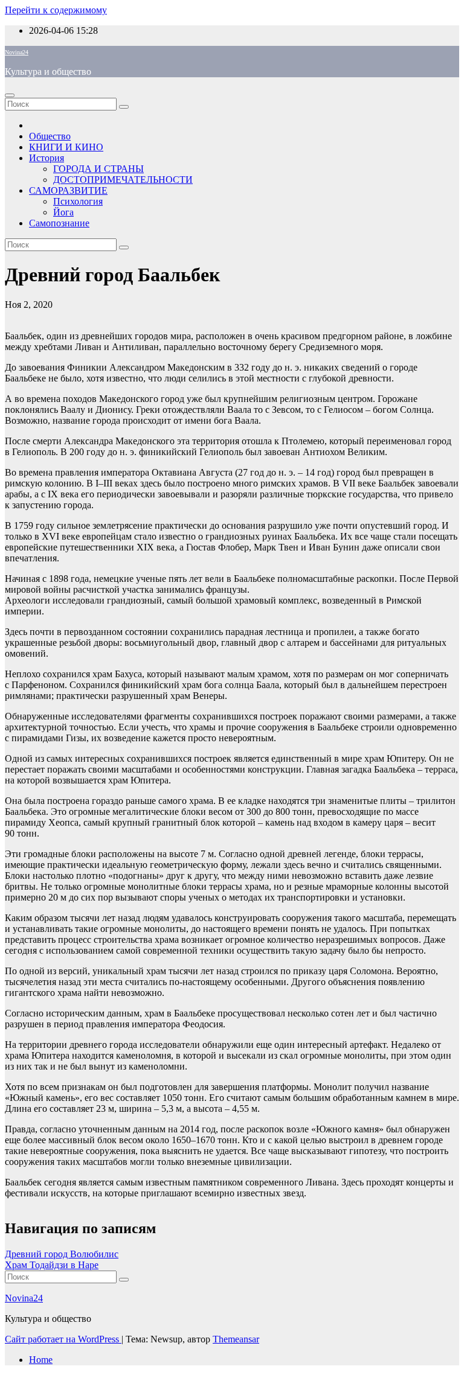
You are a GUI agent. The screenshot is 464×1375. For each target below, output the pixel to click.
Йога (63, 212)
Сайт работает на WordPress (63, 1339)
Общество (50, 136)
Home (41, 1359)
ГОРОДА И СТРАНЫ (98, 169)
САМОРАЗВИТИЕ (68, 190)
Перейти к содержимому (56, 10)
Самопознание (59, 223)
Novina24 (16, 52)
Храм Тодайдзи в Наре (51, 1265)
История (46, 158)
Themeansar (236, 1339)
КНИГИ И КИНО (66, 147)
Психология (78, 201)
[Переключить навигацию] (9, 95)
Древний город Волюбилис (61, 1254)
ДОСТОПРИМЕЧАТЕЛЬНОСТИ (123, 179)
